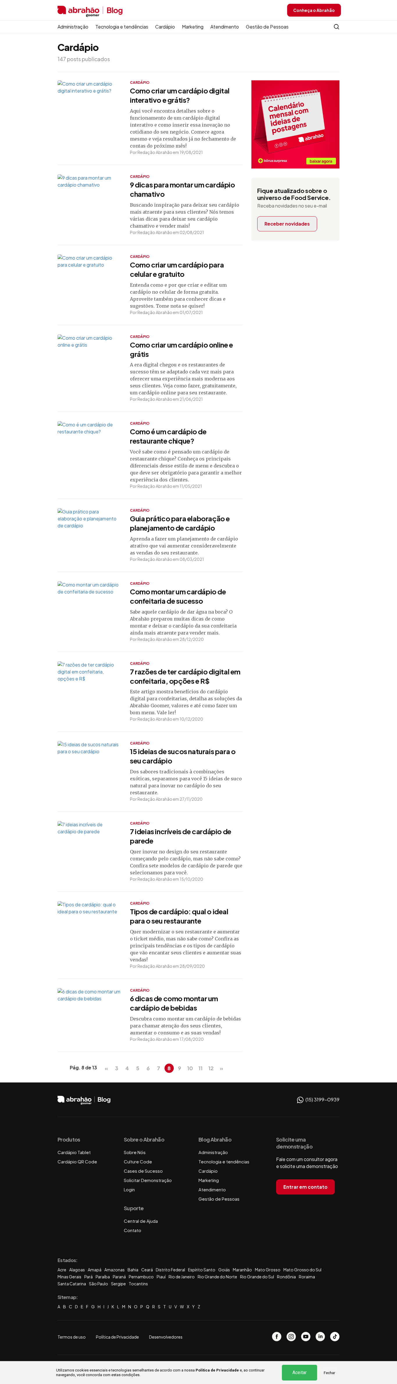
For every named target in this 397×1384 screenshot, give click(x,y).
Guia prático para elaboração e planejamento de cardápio (180, 523)
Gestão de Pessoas (267, 27)
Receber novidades (287, 224)
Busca (336, 27)
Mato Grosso (267, 1269)
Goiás (224, 1269)
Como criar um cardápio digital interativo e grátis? (180, 95)
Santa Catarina (72, 1283)
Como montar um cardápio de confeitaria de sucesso (178, 596)
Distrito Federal (170, 1269)
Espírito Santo (201, 1269)
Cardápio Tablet (74, 1152)
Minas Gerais (69, 1276)
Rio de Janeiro (182, 1276)
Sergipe (118, 1283)
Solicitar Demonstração (148, 1180)
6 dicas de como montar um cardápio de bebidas (174, 1003)
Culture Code (138, 1161)
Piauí (161, 1276)
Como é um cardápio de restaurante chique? (168, 436)
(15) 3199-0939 (322, 1099)
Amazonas (114, 1269)
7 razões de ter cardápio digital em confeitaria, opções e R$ (185, 676)
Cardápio (165, 27)
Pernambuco (141, 1276)
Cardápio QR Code (77, 1161)
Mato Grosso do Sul (302, 1269)
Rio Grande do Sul (257, 1276)
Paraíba (103, 1276)
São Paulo (98, 1283)
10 (190, 1068)
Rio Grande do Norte (217, 1276)
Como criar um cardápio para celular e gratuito (177, 269)
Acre (62, 1269)
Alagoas (77, 1269)
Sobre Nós (135, 1152)
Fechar (329, 1373)
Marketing (192, 27)
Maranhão (242, 1269)
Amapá (94, 1269)
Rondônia (286, 1276)
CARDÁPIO (139, 82)
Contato (132, 1230)
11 (201, 1068)
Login (129, 1189)
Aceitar (299, 1372)
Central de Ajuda (141, 1221)
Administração (73, 27)
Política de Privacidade (217, 1370)
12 (211, 1068)
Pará (88, 1276)
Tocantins (138, 1283)
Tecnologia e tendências (121, 27)
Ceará (147, 1269)
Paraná (119, 1276)
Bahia (133, 1269)
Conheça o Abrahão (314, 10)
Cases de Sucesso (143, 1171)
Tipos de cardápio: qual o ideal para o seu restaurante (179, 916)
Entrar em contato (305, 1187)
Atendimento (224, 27)
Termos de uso (72, 1336)
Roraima (307, 1276)
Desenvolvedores (166, 1336)
